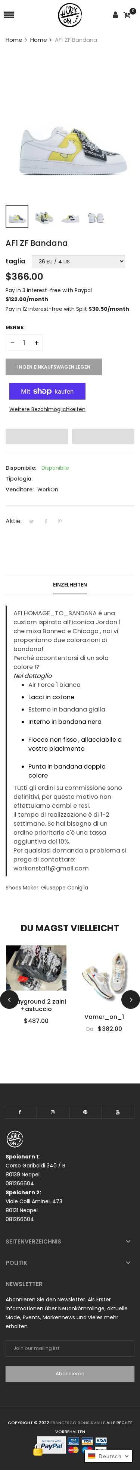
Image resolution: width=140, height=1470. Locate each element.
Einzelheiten (70, 584)
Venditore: (20, 489)
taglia (15, 261)
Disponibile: (21, 468)
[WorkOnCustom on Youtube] (118, 1112)
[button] (37, 436)
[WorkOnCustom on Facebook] (20, 1112)
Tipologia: (19, 478)
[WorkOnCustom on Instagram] (53, 1112)
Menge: (15, 327)
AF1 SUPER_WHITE (104, 1017)
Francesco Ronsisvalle (78, 1423)
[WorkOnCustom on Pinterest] (85, 1112)
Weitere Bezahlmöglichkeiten (47, 409)
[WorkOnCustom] (70, 15)
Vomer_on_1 (36, 1017)
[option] (17, 216)
